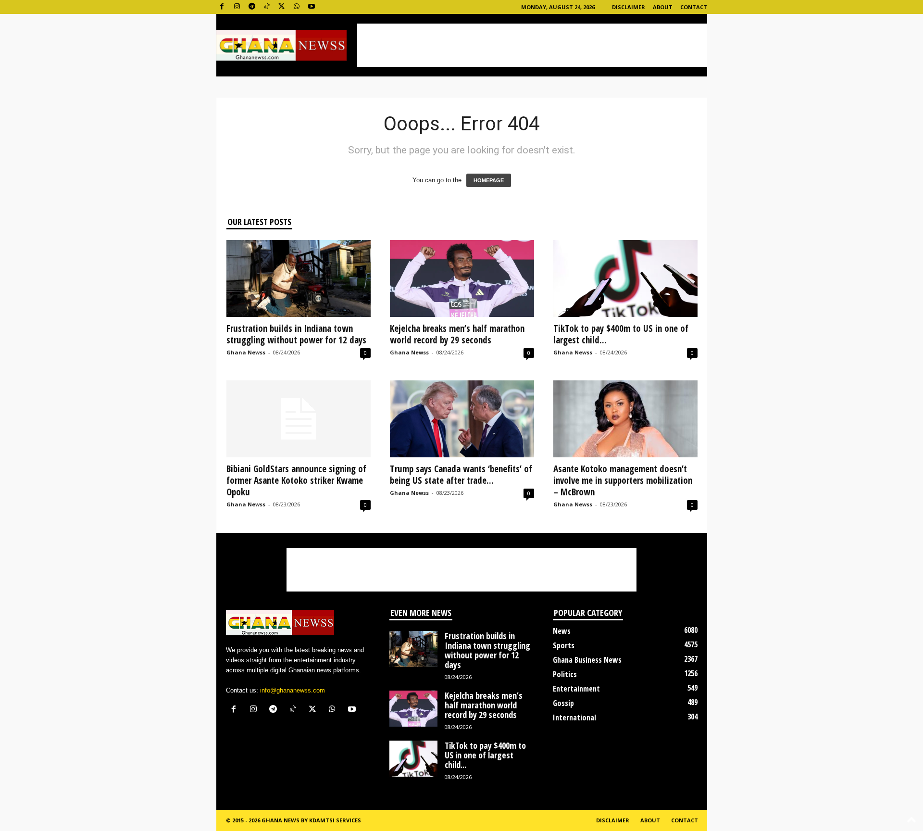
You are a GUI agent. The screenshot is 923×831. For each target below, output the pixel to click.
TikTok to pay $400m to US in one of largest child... (620, 334)
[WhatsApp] (296, 7)
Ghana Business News (587, 660)
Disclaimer (628, 7)
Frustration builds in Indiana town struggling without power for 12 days (296, 334)
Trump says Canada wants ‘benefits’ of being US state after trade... (461, 475)
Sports (563, 645)
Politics (565, 674)
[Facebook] (222, 7)
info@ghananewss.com (292, 690)
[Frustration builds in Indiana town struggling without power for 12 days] (298, 278)
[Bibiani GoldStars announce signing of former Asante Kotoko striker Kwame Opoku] (298, 418)
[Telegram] (252, 7)
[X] (281, 7)
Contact (693, 7)
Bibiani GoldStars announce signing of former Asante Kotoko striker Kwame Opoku (296, 480)
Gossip (563, 703)
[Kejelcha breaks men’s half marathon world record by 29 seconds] (462, 278)
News (562, 631)
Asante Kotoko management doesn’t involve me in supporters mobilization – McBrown (622, 480)
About (663, 7)
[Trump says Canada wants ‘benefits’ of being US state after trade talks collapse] (462, 418)
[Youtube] (311, 7)
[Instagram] (237, 7)
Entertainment (576, 688)
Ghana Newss (245, 352)
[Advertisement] (532, 45)
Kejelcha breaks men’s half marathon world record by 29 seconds (457, 334)
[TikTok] (267, 7)
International (574, 717)
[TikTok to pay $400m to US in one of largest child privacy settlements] (625, 278)
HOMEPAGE (489, 180)
